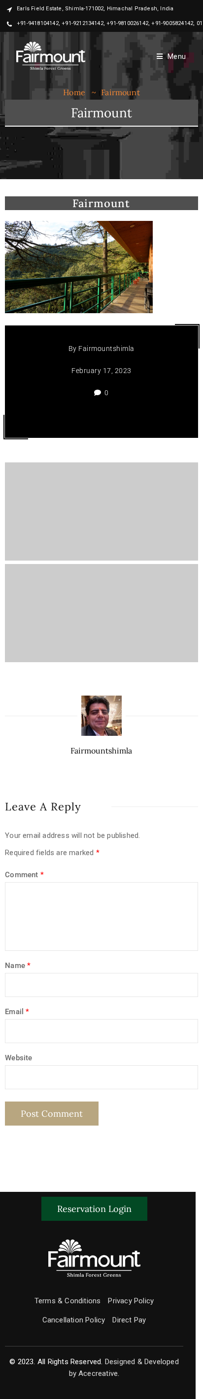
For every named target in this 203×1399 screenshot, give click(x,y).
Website (18, 1057)
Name (18, 965)
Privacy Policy (131, 1300)
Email (17, 1011)
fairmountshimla (106, 348)
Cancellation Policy (73, 1320)
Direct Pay (129, 1320)
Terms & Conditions (67, 1300)
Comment (24, 874)
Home (74, 92)
